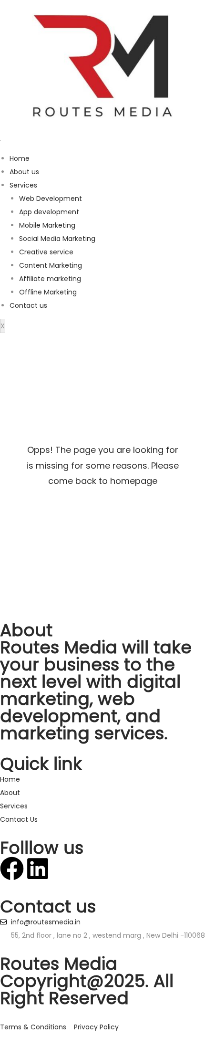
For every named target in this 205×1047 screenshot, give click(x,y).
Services (23, 185)
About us (24, 172)
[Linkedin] (38, 868)
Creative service (46, 252)
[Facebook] (12, 868)
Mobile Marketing (47, 225)
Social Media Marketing (57, 238)
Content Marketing (50, 265)
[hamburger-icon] (0, 140)
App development (49, 212)
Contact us (28, 305)
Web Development (50, 198)
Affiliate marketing (50, 278)
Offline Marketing (48, 292)
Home (20, 158)
